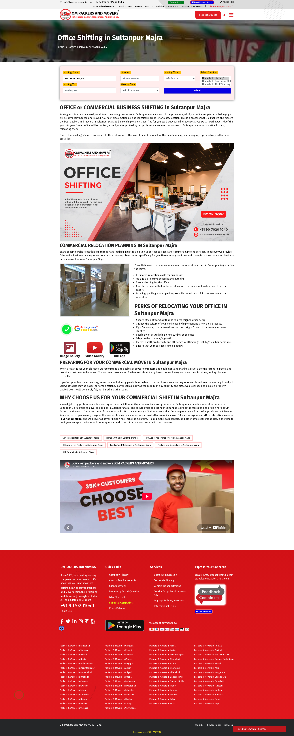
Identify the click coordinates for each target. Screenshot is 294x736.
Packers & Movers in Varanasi (74, 708)
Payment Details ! (176, 2)
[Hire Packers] (62, 628)
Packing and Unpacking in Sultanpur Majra (178, 445)
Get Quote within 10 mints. (252, 729)
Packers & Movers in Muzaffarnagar (77, 668)
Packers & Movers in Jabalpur (208, 685)
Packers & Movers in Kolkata (208, 690)
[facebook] (61, 622)
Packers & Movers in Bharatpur (164, 668)
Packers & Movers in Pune (207, 699)
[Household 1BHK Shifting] (215, 84)
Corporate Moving (164, 580)
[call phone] (66, 329)
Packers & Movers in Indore (163, 685)
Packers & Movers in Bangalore (209, 672)
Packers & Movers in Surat (162, 703)
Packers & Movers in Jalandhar (119, 690)
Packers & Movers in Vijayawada (120, 708)
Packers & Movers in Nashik (118, 699)
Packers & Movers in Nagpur (74, 699)
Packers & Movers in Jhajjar (162, 650)
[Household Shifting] (215, 78)
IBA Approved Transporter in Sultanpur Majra (167, 438)
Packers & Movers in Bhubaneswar (166, 677)
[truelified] (87, 622)
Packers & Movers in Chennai (74, 681)
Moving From (72, 72)
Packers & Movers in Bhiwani (119, 654)
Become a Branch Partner (192, 6)
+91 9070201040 (77, 605)
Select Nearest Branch (203, 2)
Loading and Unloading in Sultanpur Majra (130, 445)
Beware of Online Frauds (103, 6)
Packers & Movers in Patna (162, 699)
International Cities (165, 606)
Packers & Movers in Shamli (207, 663)
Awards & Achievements (122, 580)
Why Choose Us (117, 597)
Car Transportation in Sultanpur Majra (80, 438)
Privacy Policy (214, 725)
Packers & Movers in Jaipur (73, 690)
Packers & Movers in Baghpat (119, 663)
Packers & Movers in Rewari (118, 650)
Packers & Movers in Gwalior (74, 685)
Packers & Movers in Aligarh (118, 672)
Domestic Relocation (165, 574)
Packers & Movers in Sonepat (74, 650)
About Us (199, 725)
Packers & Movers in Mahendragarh (166, 654)
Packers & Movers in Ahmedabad (76, 672)
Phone (125, 72)
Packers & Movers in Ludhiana (119, 694)
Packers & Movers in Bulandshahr (76, 663)
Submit (197, 90)
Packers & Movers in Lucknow (74, 694)
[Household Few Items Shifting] (215, 81)
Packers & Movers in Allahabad (164, 672)
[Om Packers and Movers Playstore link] (124, 625)
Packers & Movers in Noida (73, 659)
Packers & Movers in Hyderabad (120, 685)
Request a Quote (142, 7)
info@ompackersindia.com (218, 575)
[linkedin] (74, 622)
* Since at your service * (220, 6)
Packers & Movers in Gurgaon (119, 645)
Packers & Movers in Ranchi (73, 703)
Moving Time (128, 84)
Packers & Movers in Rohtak (208, 645)
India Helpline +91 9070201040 (165, 6)
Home (61, 47)
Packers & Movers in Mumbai (208, 694)
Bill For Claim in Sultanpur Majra (78, 452)
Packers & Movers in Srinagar (119, 703)
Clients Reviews (117, 586)
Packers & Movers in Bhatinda (74, 677)
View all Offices (204, 611)
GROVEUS (157, 732)
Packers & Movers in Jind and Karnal (212, 654)
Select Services (209, 72)
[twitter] (68, 622)
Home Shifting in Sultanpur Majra (122, 438)
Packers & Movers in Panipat (208, 650)
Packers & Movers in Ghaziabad (164, 659)
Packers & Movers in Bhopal (118, 677)
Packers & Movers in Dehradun (120, 681)
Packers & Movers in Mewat (162, 645)
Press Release (117, 608)
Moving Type (172, 72)
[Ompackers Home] (89, 14)
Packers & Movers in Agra (206, 668)
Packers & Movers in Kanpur (163, 690)
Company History (118, 574)
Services (228, 725)
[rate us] (86, 328)
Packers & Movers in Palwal (73, 654)
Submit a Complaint (120, 602)
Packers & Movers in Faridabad (75, 645)
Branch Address (125, 6)
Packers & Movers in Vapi (206, 703)
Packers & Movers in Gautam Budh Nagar (214, 659)
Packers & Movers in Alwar (118, 668)
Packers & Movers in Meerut (118, 659)
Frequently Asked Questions (125, 591)
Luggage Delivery (169, 600)
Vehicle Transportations (167, 586)
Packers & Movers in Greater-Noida (166, 681)
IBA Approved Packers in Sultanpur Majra (82, 445)
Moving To (70, 84)
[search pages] (223, 14)
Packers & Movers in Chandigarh (210, 677)
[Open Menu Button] (231, 15)
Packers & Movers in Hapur (162, 663)
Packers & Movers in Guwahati (209, 681)
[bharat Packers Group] (94, 622)
